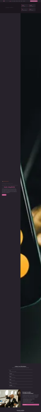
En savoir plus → (25, 404)
